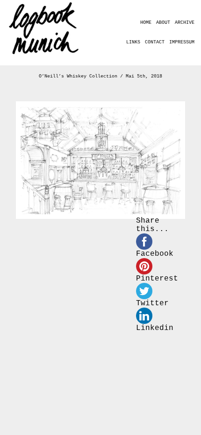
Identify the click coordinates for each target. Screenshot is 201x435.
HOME (145, 22)
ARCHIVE (184, 22)
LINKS (133, 42)
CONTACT (155, 42)
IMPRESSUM (181, 42)
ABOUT (163, 22)
